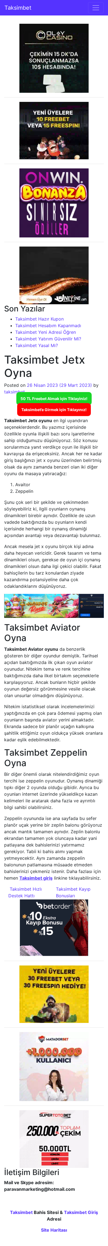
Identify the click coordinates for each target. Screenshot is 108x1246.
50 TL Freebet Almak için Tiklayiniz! (54, 398)
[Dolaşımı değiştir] (96, 7)
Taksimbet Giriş (81, 1212)
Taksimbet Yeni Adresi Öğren (45, 332)
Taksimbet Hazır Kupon (39, 319)
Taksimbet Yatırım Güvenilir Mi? (48, 339)
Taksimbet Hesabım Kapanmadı (48, 325)
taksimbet (14, 392)
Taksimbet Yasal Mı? (36, 345)
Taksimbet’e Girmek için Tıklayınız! (54, 409)
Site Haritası (54, 1230)
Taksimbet (17, 7)
